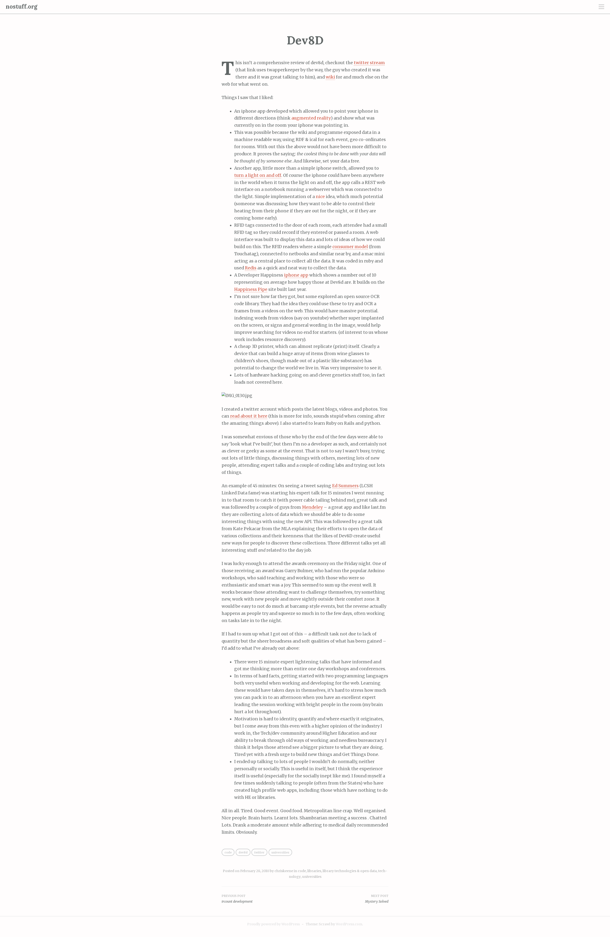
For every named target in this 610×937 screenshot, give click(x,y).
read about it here (248, 416)
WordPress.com (349, 924)
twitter (259, 852)
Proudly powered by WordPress (273, 924)
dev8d (243, 852)
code (228, 852)
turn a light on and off (257, 175)
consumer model (350, 246)
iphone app (296, 275)
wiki (330, 77)
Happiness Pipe (250, 289)
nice (320, 196)
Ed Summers (345, 485)
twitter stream (369, 62)
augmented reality (311, 118)
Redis (250, 268)
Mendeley (312, 507)
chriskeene (283, 871)
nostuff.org (21, 6)
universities (280, 852)
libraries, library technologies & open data (342, 871)
